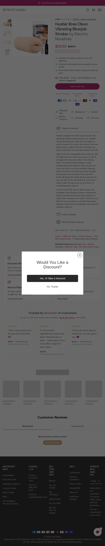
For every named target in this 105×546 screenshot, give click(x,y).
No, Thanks (52, 287)
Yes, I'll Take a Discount (52, 278)
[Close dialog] (79, 255)
